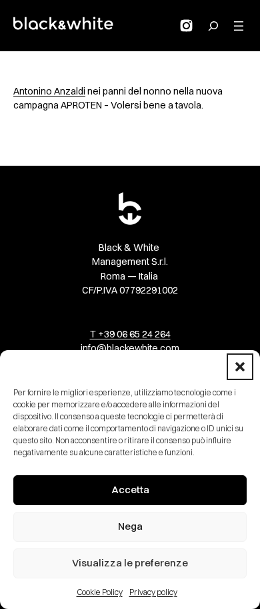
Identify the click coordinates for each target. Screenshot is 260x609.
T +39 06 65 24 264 (130, 334)
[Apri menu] (239, 26)
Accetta (130, 489)
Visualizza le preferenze (130, 562)
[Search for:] (213, 26)
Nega (130, 526)
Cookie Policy (100, 592)
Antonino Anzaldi (49, 91)
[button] (240, 366)
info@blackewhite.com (130, 348)
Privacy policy (153, 592)
